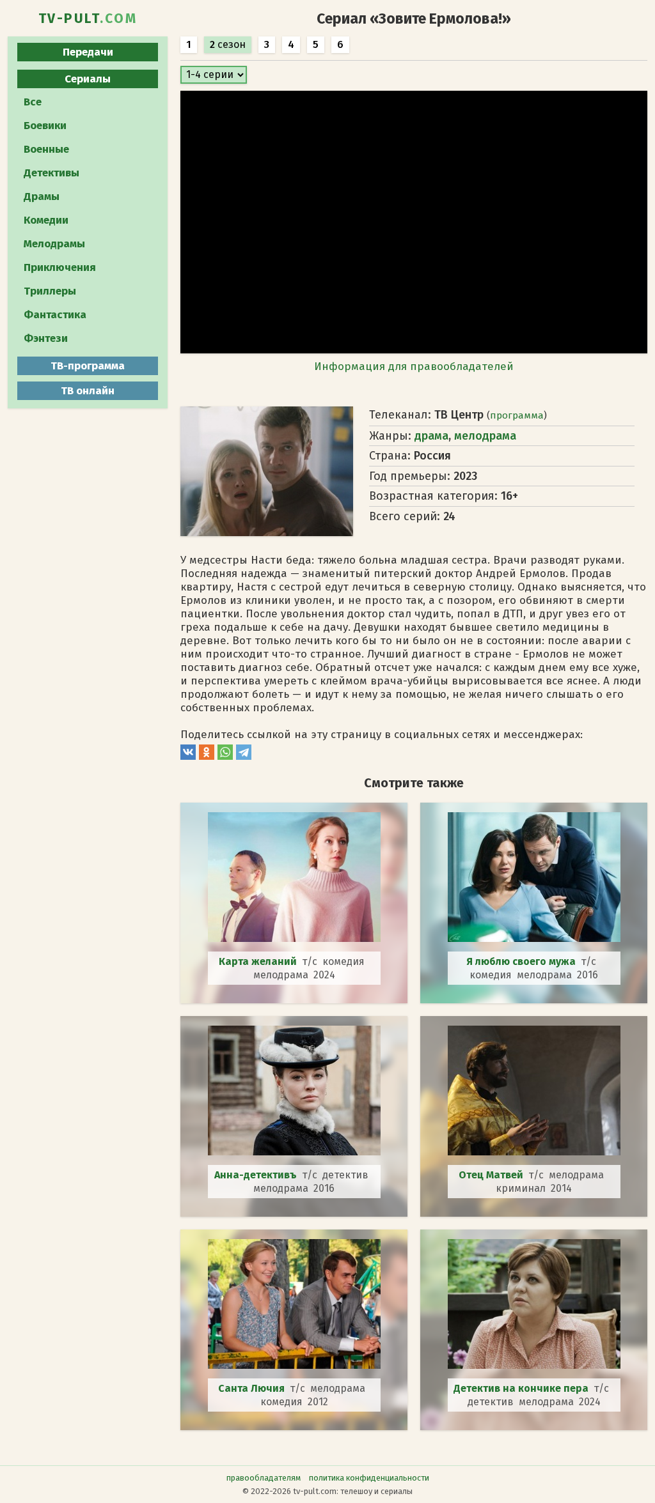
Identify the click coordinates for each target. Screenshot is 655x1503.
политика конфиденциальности (369, 1478)
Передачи (88, 52)
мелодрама (485, 436)
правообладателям (263, 1478)
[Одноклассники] (206, 756)
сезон (228, 44)
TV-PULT (88, 18)
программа (517, 415)
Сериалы (88, 79)
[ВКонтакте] (188, 756)
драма (431, 436)
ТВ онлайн (87, 390)
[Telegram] (243, 756)
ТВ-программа (88, 366)
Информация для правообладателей (414, 366)
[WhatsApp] (225, 756)
